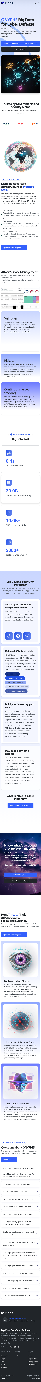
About (3, 1364)
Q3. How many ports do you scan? (15, 1192)
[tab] (20, 1168)
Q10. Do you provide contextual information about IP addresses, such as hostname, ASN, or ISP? (19, 1255)
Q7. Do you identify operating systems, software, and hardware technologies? (17, 1223)
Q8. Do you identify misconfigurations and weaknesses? (18, 1233)
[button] (34, 2)
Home (31, 1356)
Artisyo (37, 1378)
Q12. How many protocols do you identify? (18, 1273)
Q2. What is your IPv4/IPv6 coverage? (16, 1184)
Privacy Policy (33, 1362)
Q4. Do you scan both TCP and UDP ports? (18, 1199)
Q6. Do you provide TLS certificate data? (17, 1214)
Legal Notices (33, 1359)
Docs (2, 1362)
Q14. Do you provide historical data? (16, 1288)
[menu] (38, 2)
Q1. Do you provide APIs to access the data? (19, 1168)
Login (3, 1359)
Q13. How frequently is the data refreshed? (18, 1281)
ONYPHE (5, 1378)
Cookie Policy (33, 1364)
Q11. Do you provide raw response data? (18, 1266)
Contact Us (4, 1356)
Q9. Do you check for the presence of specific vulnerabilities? (19, 1243)
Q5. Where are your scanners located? (17, 1207)
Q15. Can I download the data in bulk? (16, 1296)
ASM (16, 1356)
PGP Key (4, 1367)
